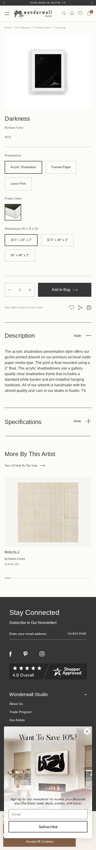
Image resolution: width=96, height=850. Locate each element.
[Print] (88, 307)
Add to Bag (61, 290)
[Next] (91, 2)
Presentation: (13, 155)
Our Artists (17, 720)
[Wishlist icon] (80, 13)
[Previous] (4, 2)
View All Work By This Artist (21, 465)
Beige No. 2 (12, 551)
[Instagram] (42, 654)
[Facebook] (10, 654)
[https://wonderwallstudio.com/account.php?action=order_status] (71, 13)
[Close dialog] (87, 731)
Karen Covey (14, 127)
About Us (16, 704)
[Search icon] (63, 13)
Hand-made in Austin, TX (47, 3)
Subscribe (48, 826)
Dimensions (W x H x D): (22, 229)
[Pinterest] (25, 654)
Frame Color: (13, 198)
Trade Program (20, 712)
